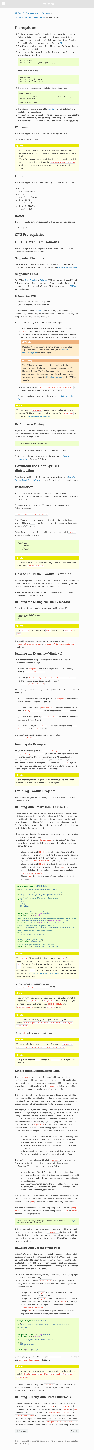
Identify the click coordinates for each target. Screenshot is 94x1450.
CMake (63, 43)
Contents (46, 13)
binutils (51, 109)
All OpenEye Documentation (27, 13)
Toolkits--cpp (48, 4)
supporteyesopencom (39, 416)
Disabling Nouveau (54, 377)
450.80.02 (39, 311)
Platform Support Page (67, 267)
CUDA (73, 286)
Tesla (27, 280)
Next (73, 1431)
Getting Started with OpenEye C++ (30, 17)
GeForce (43, 280)
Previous (22, 1431)
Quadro (33, 280)
